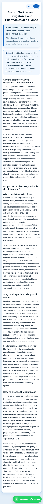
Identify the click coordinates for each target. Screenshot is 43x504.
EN (36, 6)
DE (29, 6)
